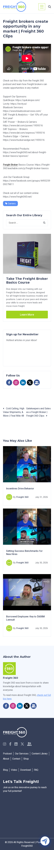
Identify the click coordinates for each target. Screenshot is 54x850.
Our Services (21, 753)
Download (25, 769)
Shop (26, 758)
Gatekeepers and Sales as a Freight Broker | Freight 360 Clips (38, 412)
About (6, 758)
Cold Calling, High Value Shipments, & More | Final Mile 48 (13, 412)
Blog (5, 769)
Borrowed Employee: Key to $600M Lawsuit (25, 618)
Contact (16, 758)
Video (14, 769)
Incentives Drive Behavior (20, 488)
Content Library (40, 753)
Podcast (7, 753)
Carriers (11, 203)
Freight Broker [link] (10, 164)
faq (36, 769)
